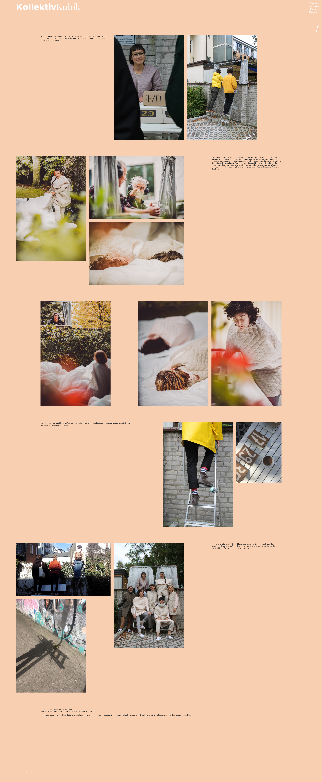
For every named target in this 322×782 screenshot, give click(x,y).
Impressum (20, 772)
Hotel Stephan (53, 711)
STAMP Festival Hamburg (62, 709)
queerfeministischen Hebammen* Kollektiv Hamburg (115, 715)
